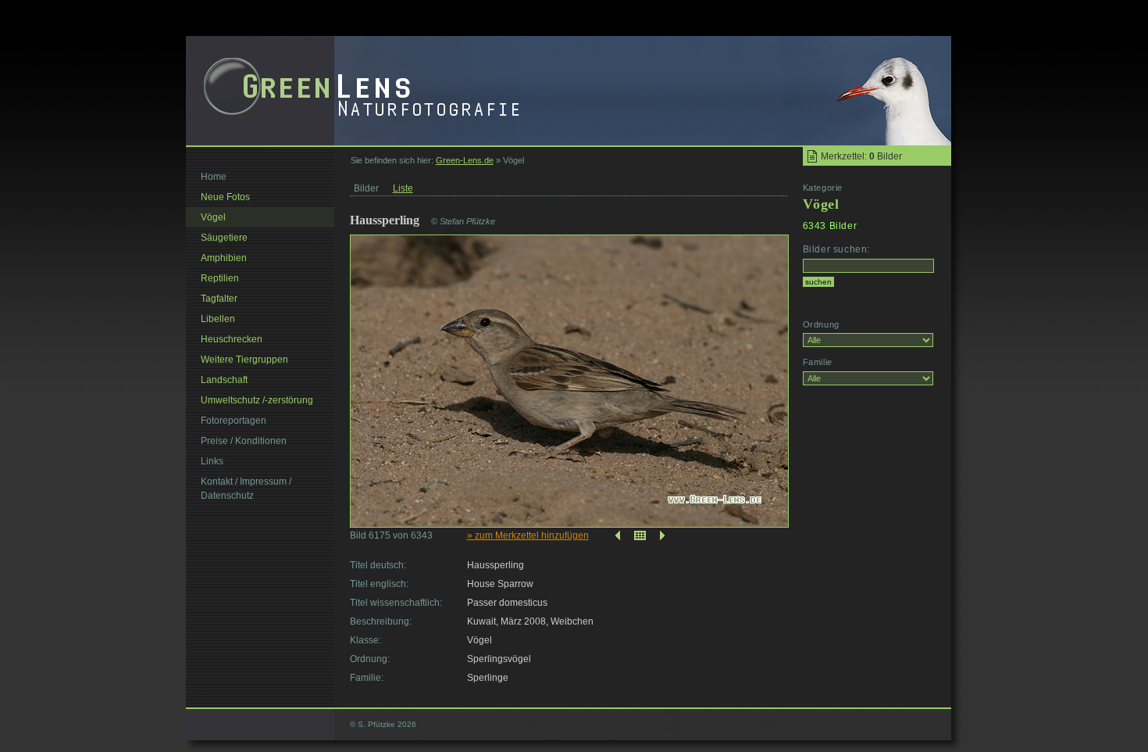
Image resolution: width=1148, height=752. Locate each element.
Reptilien (220, 278)
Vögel (213, 217)
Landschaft (224, 379)
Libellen (218, 318)
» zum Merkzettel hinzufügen (528, 535)
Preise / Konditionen (244, 440)
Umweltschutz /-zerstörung (257, 400)
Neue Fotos (225, 197)
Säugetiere (224, 237)
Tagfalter (219, 298)
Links (212, 461)
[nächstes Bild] (664, 535)
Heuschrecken (231, 339)
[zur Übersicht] (640, 535)
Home (213, 176)
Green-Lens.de (465, 160)
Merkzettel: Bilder (861, 156)
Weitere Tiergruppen (244, 359)
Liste (403, 188)
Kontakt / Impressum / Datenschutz (246, 488)
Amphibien (224, 257)
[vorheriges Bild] (616, 535)
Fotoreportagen (233, 420)
